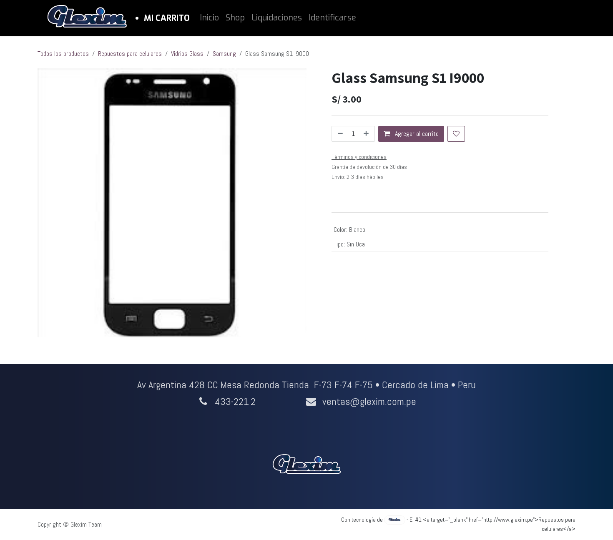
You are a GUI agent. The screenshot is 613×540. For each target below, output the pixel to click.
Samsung (224, 53)
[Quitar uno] (339, 133)
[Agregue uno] (366, 133)
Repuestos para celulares (130, 53)
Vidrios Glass (187, 53)
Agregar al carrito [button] (416, 133)
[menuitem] (209, 18)
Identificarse (332, 17)
